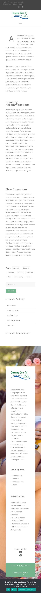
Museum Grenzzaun (20, 509)
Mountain (30, 272)
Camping (26, 268)
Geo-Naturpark (18, 518)
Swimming (19, 277)
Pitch (9, 277)
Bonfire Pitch (12, 315)
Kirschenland (17, 521)
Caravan (11, 272)
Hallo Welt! (11, 305)
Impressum (17, 476)
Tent (28, 277)
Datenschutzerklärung (27, 590)
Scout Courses (13, 310)
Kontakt (15, 479)
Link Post (10, 325)
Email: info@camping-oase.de (13, 2)
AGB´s (15, 485)
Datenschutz (17, 482)
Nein (14, 590)
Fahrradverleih (18, 505)
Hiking (20, 272)
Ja (8, 590)
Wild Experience (13, 320)
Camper (16, 268)
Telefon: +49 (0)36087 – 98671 (13, 4)
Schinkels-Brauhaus (20, 524)
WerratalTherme (19, 502)
